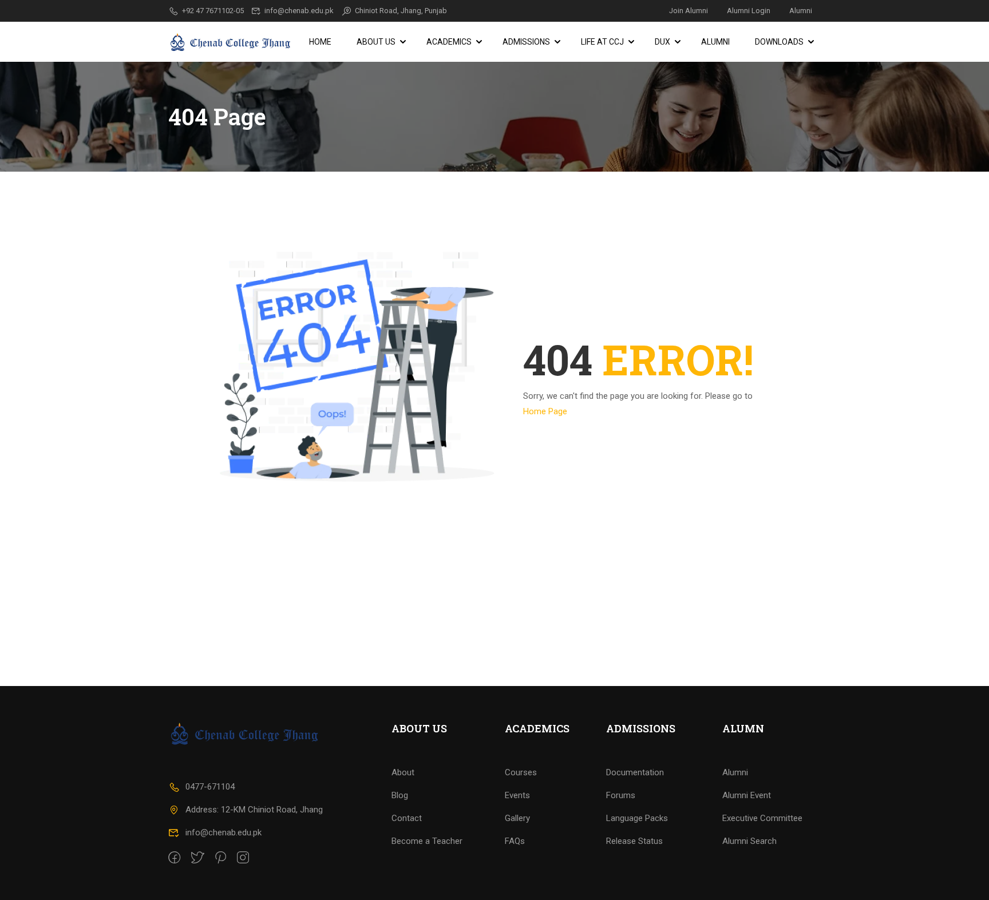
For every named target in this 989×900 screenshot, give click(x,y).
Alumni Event (746, 795)
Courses (521, 772)
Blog (399, 795)
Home (320, 41)
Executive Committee (762, 818)
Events (517, 795)
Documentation (635, 772)
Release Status (634, 841)
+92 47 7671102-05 (213, 10)
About (402, 772)
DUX (662, 41)
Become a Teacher (426, 841)
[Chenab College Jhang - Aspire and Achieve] (231, 42)
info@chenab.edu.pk (299, 10)
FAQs (515, 841)
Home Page (545, 411)
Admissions (526, 41)
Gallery (517, 818)
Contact (406, 818)
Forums (620, 795)
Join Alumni (688, 10)
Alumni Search (749, 841)
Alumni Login (748, 10)
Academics (449, 41)
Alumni (800, 10)
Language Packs (637, 818)
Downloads (779, 41)
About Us (376, 41)
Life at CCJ (602, 41)
